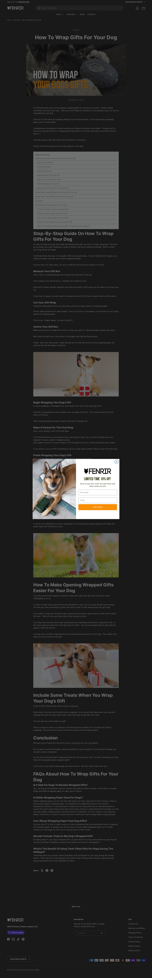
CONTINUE (98, 507)
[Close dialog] (117, 462)
